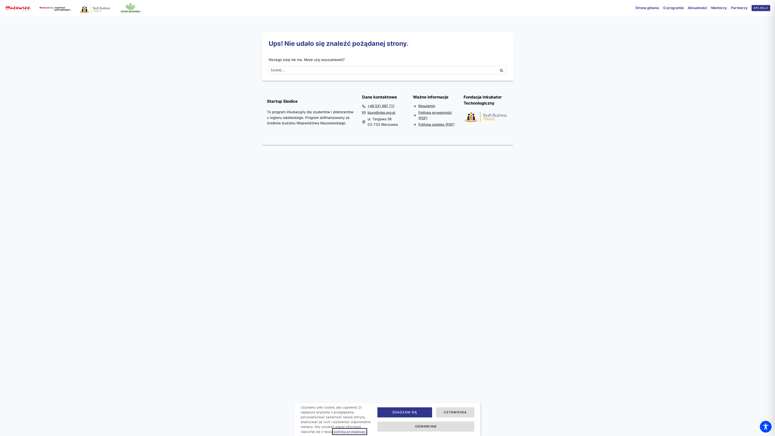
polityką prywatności (350, 432)
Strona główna (647, 8)
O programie (673, 8)
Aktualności (697, 8)
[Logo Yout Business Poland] (486, 117)
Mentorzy (719, 8)
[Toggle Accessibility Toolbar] (765, 426)
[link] (378, 106)
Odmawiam (426, 426)
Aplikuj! (761, 7)
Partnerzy (739, 8)
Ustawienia (455, 412)
